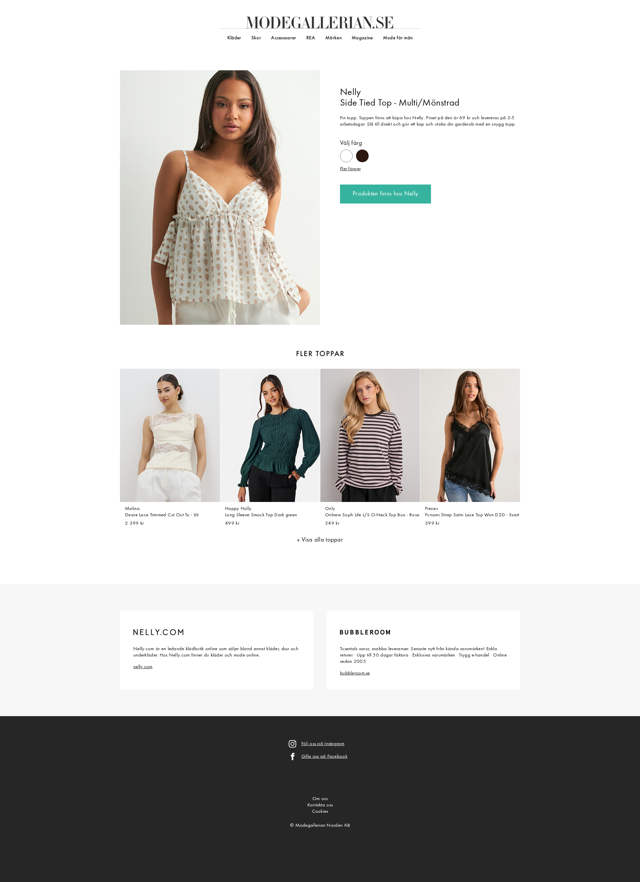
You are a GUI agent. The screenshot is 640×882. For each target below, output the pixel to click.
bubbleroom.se (355, 673)
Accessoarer (283, 38)
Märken (333, 38)
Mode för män (398, 38)
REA (310, 38)
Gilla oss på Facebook (324, 756)
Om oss (320, 798)
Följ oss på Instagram (322, 743)
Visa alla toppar (322, 540)
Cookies (320, 811)
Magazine (362, 38)
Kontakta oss (320, 805)
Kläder (234, 38)
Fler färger (350, 169)
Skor (256, 38)
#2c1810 (362, 153)
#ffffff (346, 153)
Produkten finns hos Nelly (385, 194)
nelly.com (143, 666)
